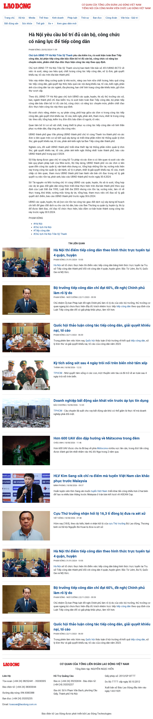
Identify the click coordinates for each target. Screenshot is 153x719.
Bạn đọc (97, 17)
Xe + (50, 23)
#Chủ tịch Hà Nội (42, 227)
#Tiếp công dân (41, 230)
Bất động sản (11, 23)
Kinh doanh (58, 17)
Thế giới (40, 23)
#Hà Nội (37, 223)
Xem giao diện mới (66, 23)
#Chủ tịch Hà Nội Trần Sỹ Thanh (50, 234)
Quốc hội (90, 340)
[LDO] (26, 263)
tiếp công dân (123, 306)
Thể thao (43, 17)
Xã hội (21, 17)
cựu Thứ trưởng (117, 523)
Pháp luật (72, 17)
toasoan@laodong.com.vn (23, 704)
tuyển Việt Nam (99, 491)
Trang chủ (9, 17)
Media (32, 17)
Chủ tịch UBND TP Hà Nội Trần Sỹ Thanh (51, 55)
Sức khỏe (27, 23)
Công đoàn (111, 17)
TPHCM (58, 373)
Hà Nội (57, 265)
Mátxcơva (102, 448)
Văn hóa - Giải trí (129, 17)
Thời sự (85, 17)
